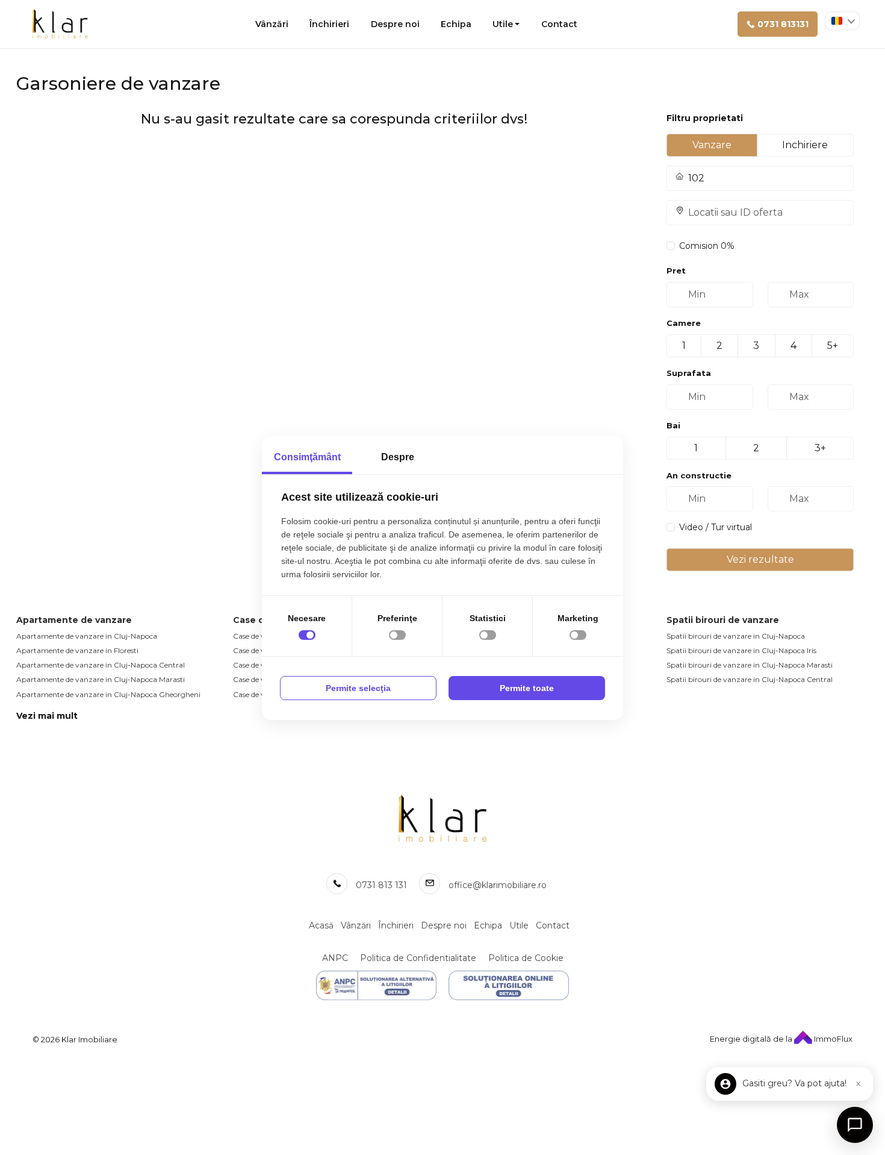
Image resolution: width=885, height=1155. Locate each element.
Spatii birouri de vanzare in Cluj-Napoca (735, 635)
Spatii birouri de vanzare (722, 620)
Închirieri (329, 24)
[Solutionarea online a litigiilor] (509, 985)
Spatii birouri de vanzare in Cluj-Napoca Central (749, 679)
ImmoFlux (832, 1039)
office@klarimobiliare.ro (498, 885)
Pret (676, 270)
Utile (502, 24)
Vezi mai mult (47, 715)
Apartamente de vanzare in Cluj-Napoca (86, 635)
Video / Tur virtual (715, 527)
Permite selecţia (358, 688)
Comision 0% (706, 245)
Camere (683, 323)
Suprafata (688, 373)
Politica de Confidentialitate (418, 958)
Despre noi (395, 24)
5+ (832, 345)
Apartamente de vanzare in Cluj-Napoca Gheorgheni (108, 694)
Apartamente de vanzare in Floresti (77, 650)
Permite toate (527, 688)
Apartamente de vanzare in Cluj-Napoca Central (100, 664)
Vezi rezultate (760, 559)
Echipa (456, 24)
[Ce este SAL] (376, 985)
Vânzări (271, 24)
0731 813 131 (381, 885)
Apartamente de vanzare (74, 620)
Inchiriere (805, 145)
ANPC (335, 958)
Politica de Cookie (526, 958)
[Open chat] (855, 1125)
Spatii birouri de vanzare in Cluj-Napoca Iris (741, 650)
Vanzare (711, 145)
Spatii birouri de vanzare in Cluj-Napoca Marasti (749, 664)
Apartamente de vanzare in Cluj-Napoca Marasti (100, 679)
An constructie (698, 475)
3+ (820, 448)
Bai (673, 425)
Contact (559, 24)
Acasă (321, 925)
